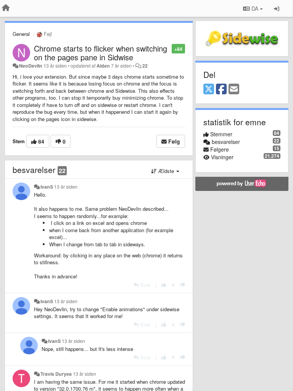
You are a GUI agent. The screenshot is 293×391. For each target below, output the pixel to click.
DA (255, 8)
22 (145, 65)
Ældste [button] (166, 170)
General (21, 33)
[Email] (234, 89)
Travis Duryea (56, 373)
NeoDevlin (30, 65)
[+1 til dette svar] (163, 284)
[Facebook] (221, 89)
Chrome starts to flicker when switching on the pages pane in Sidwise (100, 53)
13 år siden (65, 186)
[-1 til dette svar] (182, 284)
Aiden (103, 65)
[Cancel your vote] (173, 284)
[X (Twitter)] (208, 89)
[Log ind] (276, 8)
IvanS (46, 186)
